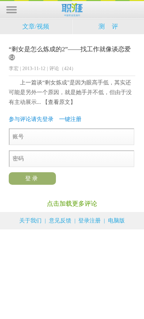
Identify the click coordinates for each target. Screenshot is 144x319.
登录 (32, 178)
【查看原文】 (59, 102)
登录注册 (89, 220)
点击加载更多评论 (72, 203)
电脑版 (116, 220)
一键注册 (70, 119)
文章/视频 (35, 26)
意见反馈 (60, 220)
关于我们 (30, 220)
